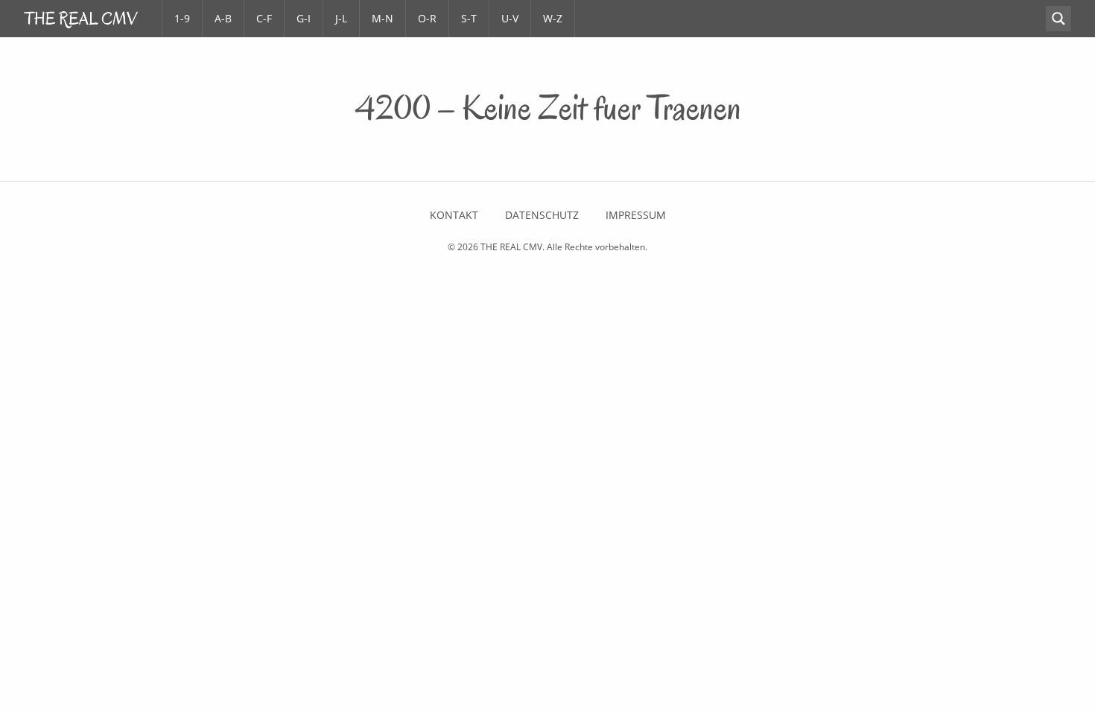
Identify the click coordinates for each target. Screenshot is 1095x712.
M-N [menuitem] (382, 18)
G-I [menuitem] (303, 18)
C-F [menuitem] (264, 18)
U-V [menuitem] (509, 18)
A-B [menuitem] (223, 18)
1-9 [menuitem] (182, 18)
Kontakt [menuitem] (454, 215)
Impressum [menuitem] (636, 215)
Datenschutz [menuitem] (542, 215)
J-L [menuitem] (341, 18)
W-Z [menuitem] (552, 18)
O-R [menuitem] (427, 18)
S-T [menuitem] (469, 18)
